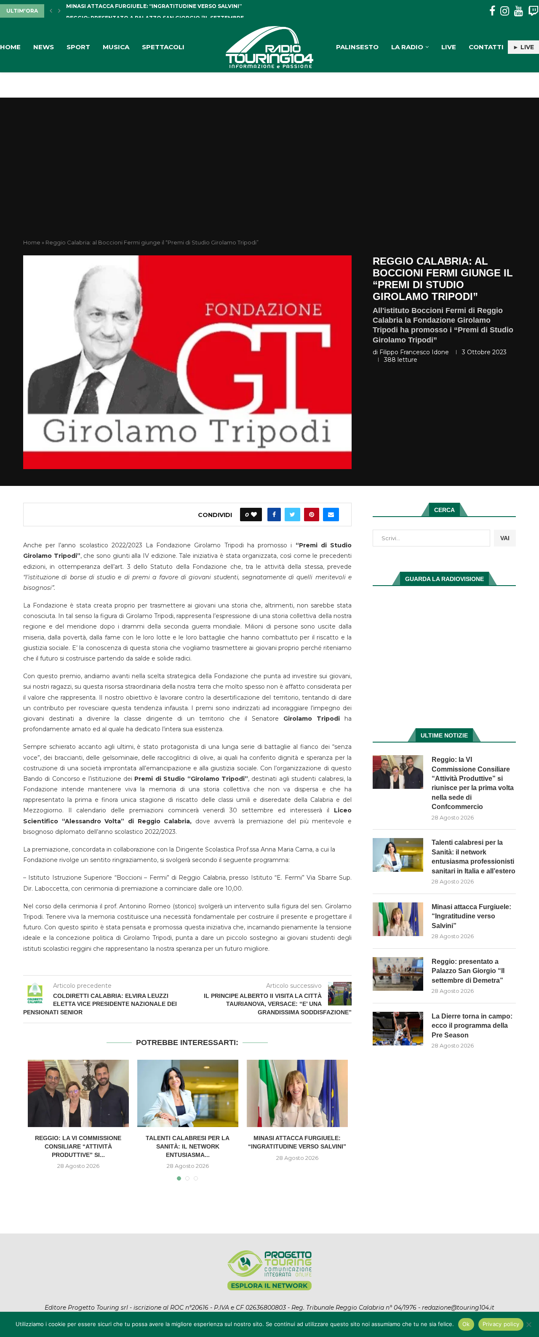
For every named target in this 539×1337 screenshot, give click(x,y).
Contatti (486, 47)
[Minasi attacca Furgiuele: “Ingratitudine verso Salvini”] (297, 1093)
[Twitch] (533, 11)
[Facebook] (492, 11)
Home (10, 47)
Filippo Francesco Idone (414, 352)
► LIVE (523, 47)
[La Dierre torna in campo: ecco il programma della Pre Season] (398, 1028)
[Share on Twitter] (292, 514)
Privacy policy (501, 1324)
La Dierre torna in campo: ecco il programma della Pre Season (472, 1026)
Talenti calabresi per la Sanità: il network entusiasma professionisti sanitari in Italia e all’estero (473, 856)
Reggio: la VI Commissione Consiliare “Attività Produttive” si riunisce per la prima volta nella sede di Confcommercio (473, 783)
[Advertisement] (269, 175)
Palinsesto (357, 47)
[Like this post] (254, 514)
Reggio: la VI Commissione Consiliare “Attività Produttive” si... (78, 1146)
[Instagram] (505, 11)
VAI (505, 538)
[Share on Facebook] (274, 514)
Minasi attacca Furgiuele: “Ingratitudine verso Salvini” (471, 916)
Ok (466, 1324)
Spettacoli (163, 47)
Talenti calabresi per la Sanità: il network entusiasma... (187, 1146)
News (43, 47)
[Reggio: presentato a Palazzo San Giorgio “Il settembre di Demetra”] (398, 974)
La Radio (407, 47)
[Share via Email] (331, 514)
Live (448, 47)
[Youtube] (518, 11)
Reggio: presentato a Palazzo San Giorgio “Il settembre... (157, 11)
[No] (528, 1324)
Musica (116, 47)
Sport (78, 47)
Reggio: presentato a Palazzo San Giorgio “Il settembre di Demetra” (468, 971)
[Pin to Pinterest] (311, 514)
